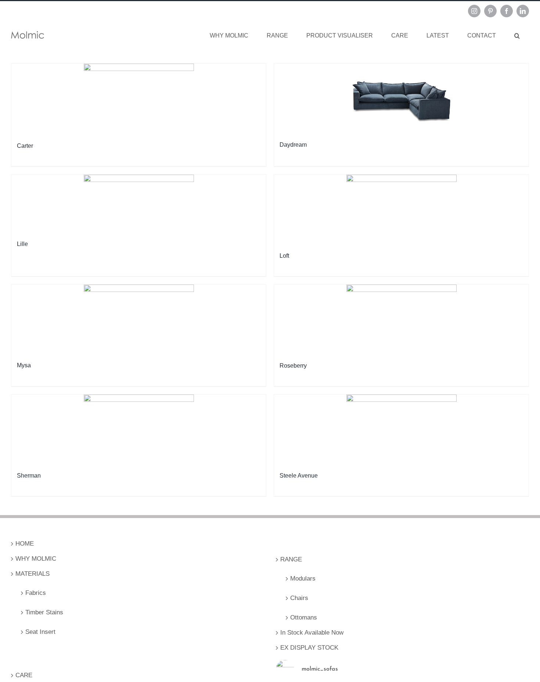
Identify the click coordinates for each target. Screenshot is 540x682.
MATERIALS (32, 573)
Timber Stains (44, 612)
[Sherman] (138, 431)
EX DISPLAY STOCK (309, 647)
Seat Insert (40, 631)
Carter (25, 146)
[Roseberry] (401, 321)
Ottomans (303, 617)
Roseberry (293, 366)
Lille (22, 244)
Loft (284, 256)
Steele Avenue (299, 475)
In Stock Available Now (311, 632)
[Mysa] (138, 321)
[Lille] (138, 206)
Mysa (24, 365)
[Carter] (138, 101)
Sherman (29, 475)
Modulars (303, 578)
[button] (517, 35)
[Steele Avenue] (401, 431)
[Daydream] (401, 101)
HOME (24, 543)
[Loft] (401, 212)
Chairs (299, 597)
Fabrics (35, 592)
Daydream (293, 145)
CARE (23, 675)
